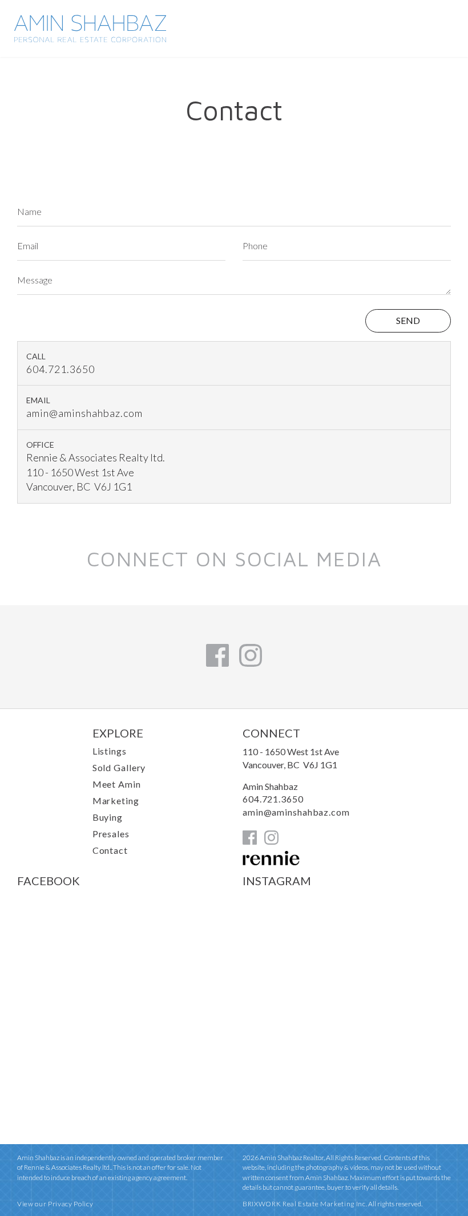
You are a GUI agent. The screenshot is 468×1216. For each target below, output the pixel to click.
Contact (110, 850)
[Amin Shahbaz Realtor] (90, 38)
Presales (111, 833)
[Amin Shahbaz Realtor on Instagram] (250, 663)
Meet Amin (116, 784)
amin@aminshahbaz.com (84, 413)
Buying (107, 817)
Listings (109, 750)
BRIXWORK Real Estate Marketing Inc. (305, 1203)
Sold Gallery (119, 767)
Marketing (115, 800)
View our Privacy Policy (55, 1203)
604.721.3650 (60, 369)
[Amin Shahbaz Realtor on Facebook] (217, 663)
